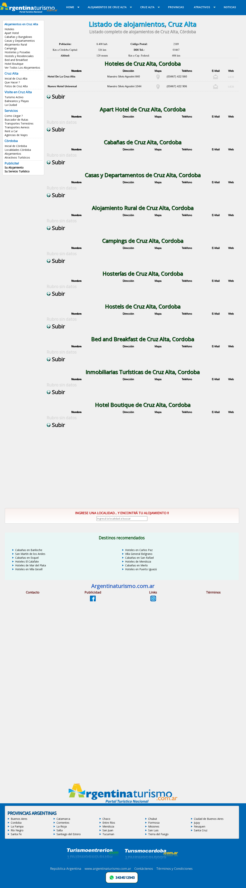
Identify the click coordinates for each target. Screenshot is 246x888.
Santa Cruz (200, 830)
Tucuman (108, 834)
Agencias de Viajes (16, 135)
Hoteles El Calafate (27, 561)
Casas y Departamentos (20, 40)
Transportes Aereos (17, 127)
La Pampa (17, 826)
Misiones (153, 826)
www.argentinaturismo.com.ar (108, 868)
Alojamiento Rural (16, 44)
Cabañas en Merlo (136, 565)
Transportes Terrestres (19, 123)
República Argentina (65, 868)
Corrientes (63, 822)
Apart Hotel (12, 33)
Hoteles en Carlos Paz (139, 550)
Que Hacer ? (12, 82)
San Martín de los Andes (30, 554)
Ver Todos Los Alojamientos (22, 67)
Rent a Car (11, 131)
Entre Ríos (108, 822)
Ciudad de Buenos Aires (209, 819)
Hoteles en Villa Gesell (28, 569)
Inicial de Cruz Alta (16, 78)
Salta (60, 830)
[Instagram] (153, 600)
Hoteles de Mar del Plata (30, 565)
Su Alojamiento (14, 167)
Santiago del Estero (69, 834)
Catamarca (63, 819)
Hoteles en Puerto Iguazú (141, 569)
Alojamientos (13, 153)
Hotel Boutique (14, 64)
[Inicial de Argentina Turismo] (29, 11)
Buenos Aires (19, 819)
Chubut (152, 819)
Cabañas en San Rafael (139, 557)
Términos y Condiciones (174, 868)
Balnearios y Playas (17, 101)
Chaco (106, 819)
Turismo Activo (14, 97)
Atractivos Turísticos (17, 157)
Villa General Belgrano (138, 554)
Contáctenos (143, 868)
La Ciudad (11, 105)
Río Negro (17, 830)
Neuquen (199, 826)
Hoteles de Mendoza (138, 561)
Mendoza (108, 826)
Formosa (154, 822)
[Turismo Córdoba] (151, 864)
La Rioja (62, 826)
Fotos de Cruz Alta (16, 86)
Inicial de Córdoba (16, 146)
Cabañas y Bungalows (18, 37)
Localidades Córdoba (18, 150)
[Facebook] (93, 600)
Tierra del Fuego (158, 834)
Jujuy (197, 822)
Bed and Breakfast (16, 60)
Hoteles (9, 29)
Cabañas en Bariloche (28, 550)
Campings (11, 48)
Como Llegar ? (14, 116)
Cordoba (16, 822)
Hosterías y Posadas (17, 52)
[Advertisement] (143, 469)
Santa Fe (16, 834)
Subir (58, 96)
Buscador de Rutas (16, 119)
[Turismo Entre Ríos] (92, 864)
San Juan (107, 830)
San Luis (153, 830)
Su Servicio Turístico (17, 171)
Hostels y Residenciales (19, 56)
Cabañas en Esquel (27, 557)
